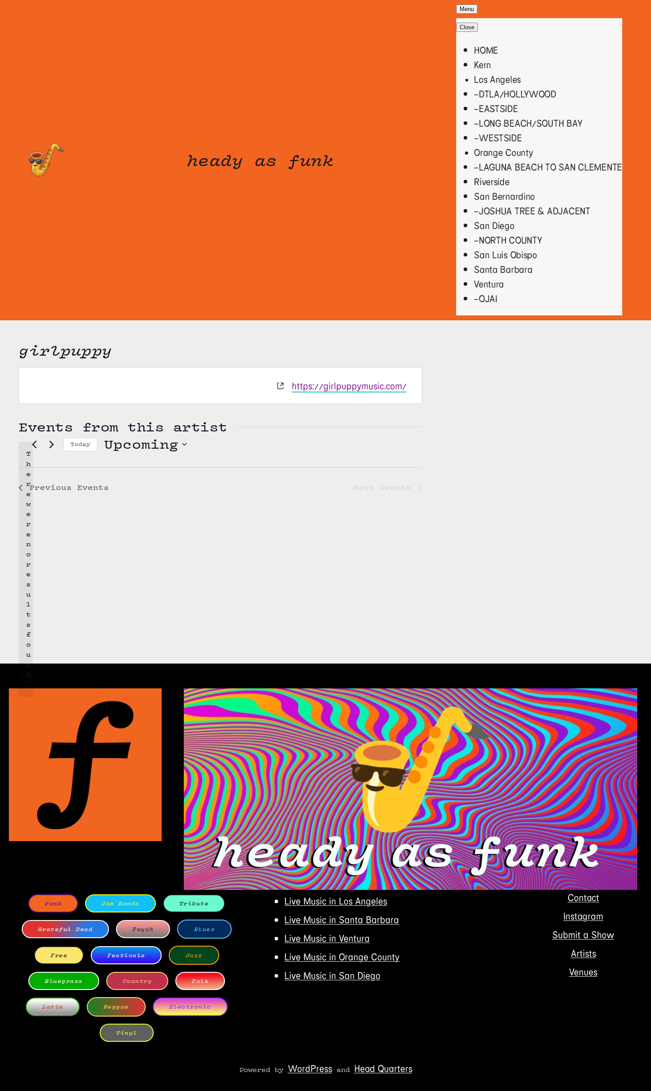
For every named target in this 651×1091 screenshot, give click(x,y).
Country (137, 981)
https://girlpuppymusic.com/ (349, 386)
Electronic (190, 1006)
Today (80, 444)
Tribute (194, 903)
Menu (467, 9)
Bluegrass (64, 981)
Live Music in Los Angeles (335, 901)
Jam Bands (120, 903)
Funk (53, 903)
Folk (200, 981)
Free (58, 955)
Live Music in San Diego (332, 975)
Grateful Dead (65, 929)
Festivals (126, 955)
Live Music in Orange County (341, 957)
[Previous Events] (34, 444)
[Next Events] (51, 444)
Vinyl (126, 1033)
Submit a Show (583, 934)
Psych (143, 929)
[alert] (26, 569)
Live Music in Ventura (327, 938)
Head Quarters (383, 1068)
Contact (583, 897)
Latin (52, 1006)
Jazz (194, 955)
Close (467, 27)
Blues (204, 929)
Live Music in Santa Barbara (341, 919)
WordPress (310, 1068)
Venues (583, 972)
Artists (583, 953)
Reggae (116, 1006)
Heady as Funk (260, 160)
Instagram (583, 916)
